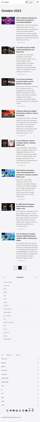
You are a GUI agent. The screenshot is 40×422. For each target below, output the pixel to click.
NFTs (5, 319)
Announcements (8, 282)
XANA (5, 289)
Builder (5, 302)
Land (5, 295)
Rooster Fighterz (8, 309)
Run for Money (7, 315)
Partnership (6, 285)
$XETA (5, 292)
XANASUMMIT (7, 339)
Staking (5, 336)
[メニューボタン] (39, 3)
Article (5, 329)
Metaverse (6, 332)
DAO (5, 325)
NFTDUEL (6, 305)
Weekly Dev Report (8, 322)
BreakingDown (7, 312)
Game (5, 299)
